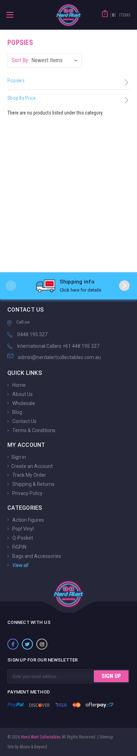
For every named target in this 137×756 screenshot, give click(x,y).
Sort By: (20, 60)
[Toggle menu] (9, 14)
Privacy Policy (27, 493)
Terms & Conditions (33, 430)
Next (124, 285)
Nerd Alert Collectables (40, 737)
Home (18, 385)
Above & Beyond (33, 746)
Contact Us (24, 421)
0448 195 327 (32, 334)
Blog (16, 412)
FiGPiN (18, 547)
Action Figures (27, 519)
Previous (11, 285)
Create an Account (32, 466)
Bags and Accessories (36, 556)
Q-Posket (22, 538)
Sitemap (106, 737)
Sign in (18, 457)
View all (19, 565)
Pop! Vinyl (22, 529)
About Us (22, 394)
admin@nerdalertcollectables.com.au (59, 357)
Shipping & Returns (32, 484)
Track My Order (28, 475)
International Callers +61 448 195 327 (58, 346)
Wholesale (23, 403)
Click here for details (80, 290)
